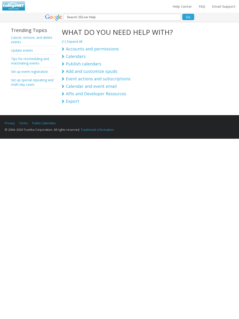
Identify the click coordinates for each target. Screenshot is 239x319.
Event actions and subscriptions (98, 79)
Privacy (10, 123)
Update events (22, 50)
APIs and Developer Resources (96, 93)
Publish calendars (83, 64)
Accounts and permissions (92, 49)
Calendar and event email (91, 86)
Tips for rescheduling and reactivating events (30, 61)
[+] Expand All (72, 41)
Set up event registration (29, 71)
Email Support (223, 6)
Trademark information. (97, 130)
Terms (23, 123)
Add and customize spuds (91, 71)
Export (72, 101)
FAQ (202, 6)
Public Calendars (44, 123)
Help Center (182, 6)
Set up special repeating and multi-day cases (32, 82)
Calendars (76, 56)
